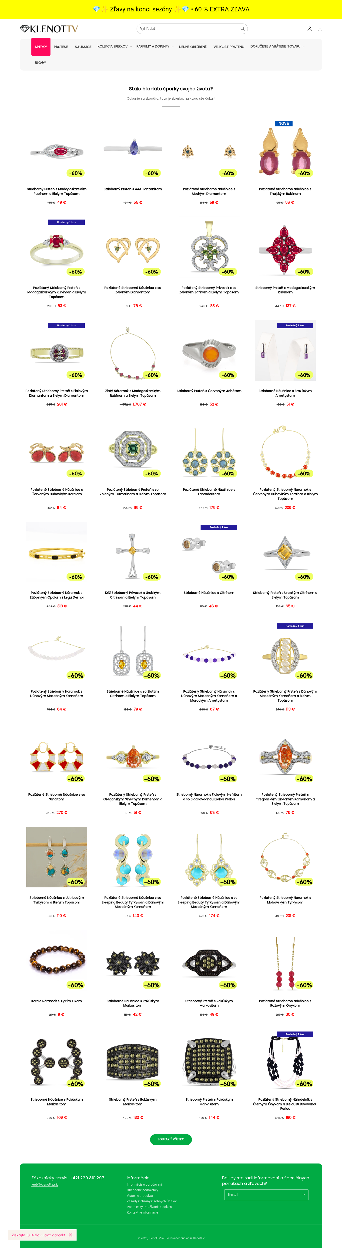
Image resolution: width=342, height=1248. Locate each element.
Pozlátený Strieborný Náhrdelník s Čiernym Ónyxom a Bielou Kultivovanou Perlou (285, 1104)
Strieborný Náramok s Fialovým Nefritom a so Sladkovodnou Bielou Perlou (209, 797)
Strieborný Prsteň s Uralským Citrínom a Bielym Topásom (285, 595)
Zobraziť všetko (171, 1139)
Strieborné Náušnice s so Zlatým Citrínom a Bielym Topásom (133, 693)
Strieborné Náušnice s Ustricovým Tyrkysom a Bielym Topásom (57, 900)
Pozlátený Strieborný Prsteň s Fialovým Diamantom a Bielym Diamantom (57, 393)
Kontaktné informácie (142, 1212)
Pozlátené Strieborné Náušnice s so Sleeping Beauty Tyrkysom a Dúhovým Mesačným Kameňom (133, 902)
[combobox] (192, 29)
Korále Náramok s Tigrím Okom (56, 1001)
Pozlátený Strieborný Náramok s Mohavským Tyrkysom (285, 900)
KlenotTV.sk (156, 1238)
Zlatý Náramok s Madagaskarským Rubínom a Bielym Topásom (133, 393)
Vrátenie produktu (140, 1195)
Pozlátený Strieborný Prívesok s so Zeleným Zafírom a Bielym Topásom (209, 290)
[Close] (70, 1235)
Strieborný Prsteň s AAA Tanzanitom (133, 189)
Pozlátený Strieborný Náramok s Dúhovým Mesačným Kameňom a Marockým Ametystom (209, 696)
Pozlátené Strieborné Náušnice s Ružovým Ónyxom (285, 1003)
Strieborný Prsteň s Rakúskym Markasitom (209, 1003)
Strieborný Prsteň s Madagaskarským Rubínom (285, 290)
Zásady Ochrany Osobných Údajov (152, 1201)
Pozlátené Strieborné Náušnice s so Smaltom (56, 797)
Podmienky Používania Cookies (149, 1207)
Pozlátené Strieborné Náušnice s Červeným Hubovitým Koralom (57, 492)
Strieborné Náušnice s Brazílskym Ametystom (285, 393)
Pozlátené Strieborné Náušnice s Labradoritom (209, 492)
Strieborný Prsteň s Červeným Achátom (209, 391)
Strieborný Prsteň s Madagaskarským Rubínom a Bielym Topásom (57, 191)
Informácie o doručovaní (144, 1184)
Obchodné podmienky (142, 1190)
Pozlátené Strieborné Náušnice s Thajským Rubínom (285, 191)
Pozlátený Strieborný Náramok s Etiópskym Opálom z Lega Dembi (57, 595)
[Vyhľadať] (243, 29)
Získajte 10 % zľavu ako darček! (38, 1235)
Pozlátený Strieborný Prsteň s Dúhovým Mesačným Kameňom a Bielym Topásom (285, 696)
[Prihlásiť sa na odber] (303, 1195)
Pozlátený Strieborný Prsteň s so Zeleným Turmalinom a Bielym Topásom (133, 492)
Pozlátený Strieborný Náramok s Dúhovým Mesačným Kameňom (56, 693)
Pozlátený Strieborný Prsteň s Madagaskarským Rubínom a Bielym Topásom (56, 292)
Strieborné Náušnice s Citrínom (209, 593)
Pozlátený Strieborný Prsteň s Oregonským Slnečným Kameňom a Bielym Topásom (132, 799)
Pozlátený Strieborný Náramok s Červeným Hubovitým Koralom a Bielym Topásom (285, 494)
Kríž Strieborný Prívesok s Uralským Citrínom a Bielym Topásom (133, 595)
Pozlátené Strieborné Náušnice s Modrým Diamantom (209, 191)
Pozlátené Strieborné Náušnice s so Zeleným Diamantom (132, 290)
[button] (114, 46)
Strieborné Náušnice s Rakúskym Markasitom (133, 1003)
